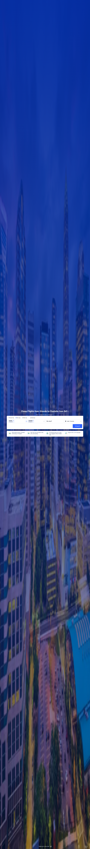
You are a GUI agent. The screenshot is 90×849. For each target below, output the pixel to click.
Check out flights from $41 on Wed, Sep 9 (44, 414)
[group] (17, 421)
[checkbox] (33, 418)
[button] (79, 2)
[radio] (11, 418)
